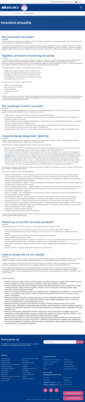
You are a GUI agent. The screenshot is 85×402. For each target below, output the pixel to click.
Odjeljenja (4, 355)
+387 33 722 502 (68, 364)
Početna (5, 13)
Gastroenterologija (6, 366)
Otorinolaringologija (27, 362)
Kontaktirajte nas (73, 393)
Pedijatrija (25, 366)
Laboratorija (4, 374)
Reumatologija (26, 372)
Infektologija (4, 370)
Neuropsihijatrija (5, 378)
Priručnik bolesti (16, 13)
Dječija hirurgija (5, 360)
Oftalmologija (5, 380)
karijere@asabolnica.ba (70, 369)
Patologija (25, 364)
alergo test (8, 158)
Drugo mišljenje (73, 398)
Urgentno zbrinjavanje (28, 374)
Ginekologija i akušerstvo (8, 368)
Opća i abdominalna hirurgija (30, 358)
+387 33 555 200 (68, 362)
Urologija (24, 376)
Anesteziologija (5, 358)
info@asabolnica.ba (69, 366)
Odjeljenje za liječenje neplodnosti (11, 376)
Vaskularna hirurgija (27, 378)
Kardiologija (4, 372)
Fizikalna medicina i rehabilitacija (10, 364)
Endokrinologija (5, 362)
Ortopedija (25, 360)
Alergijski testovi (10, 156)
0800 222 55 (68, 2)
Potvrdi (80, 342)
